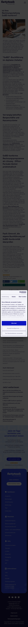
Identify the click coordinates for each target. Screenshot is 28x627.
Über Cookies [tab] (22, 296)
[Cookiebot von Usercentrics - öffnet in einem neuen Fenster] (19, 292)
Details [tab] (14, 296)
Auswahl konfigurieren (13, 328)
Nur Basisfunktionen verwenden (14, 333)
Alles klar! (14, 323)
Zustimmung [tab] (5, 296)
